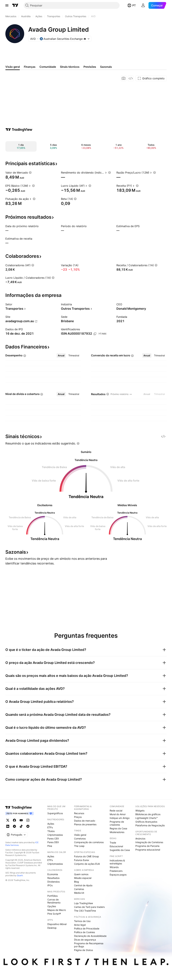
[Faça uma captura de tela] (123, 78)
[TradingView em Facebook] (14, 820)
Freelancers (116, 870)
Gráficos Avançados (146, 821)
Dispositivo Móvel (57, 924)
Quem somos (81, 874)
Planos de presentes (85, 824)
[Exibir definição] (30, 172)
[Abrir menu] (7, 5)
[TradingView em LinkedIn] (7, 826)
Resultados (53, 878)
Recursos (79, 813)
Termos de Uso (82, 921)
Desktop (52, 927)
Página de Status (83, 950)
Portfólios (52, 895)
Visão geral (80, 834)
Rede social (116, 810)
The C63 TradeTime (85, 910)
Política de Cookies (84, 932)
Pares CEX (53, 838)
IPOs (50, 885)
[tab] (61, 355)
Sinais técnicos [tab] (69, 66)
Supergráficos (55, 813)
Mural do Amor (118, 814)
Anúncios (140, 838)
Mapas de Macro (56, 910)
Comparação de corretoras (89, 842)
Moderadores (117, 832)
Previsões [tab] (89, 66)
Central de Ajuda (83, 885)
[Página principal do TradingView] (15, 5)
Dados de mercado (84, 820)
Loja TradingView (83, 903)
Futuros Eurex (81, 860)
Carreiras (79, 889)
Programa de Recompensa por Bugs (88, 945)
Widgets (139, 810)
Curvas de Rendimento (53, 901)
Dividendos (53, 881)
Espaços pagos (118, 874)
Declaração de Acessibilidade (90, 935)
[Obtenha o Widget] (131, 78)
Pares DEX (53, 842)
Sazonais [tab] (106, 66)
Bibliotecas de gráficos (147, 814)
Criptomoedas (55, 834)
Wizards (114, 867)
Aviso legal (80, 924)
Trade (113, 842)
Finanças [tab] (29, 66)
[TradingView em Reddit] (28, 826)
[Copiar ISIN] (94, 333)
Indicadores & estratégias (117, 862)
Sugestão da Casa (120, 850)
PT (134, 5)
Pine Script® (54, 913)
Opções (51, 906)
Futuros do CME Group (86, 856)
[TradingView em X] (7, 820)
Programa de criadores (117, 823)
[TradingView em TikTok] (21, 826)
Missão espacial (82, 878)
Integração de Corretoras (149, 842)
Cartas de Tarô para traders (89, 906)
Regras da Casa (118, 828)
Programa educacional (147, 849)
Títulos (51, 831)
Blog (76, 881)
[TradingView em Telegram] (14, 826)
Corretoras (80, 838)
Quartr (20, 875)
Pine (49, 845)
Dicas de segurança (85, 939)
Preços (78, 817)
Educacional (116, 846)
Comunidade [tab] (47, 66)
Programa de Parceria (147, 845)
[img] (84, 38)
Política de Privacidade (86, 928)
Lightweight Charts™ (146, 818)
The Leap (79, 845)
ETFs (50, 827)
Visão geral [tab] (12, 66)
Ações (50, 823)
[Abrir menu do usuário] (143, 5)
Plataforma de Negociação (150, 825)
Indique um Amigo (120, 818)
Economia (52, 874)
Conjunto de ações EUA (87, 863)
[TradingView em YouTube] (21, 820)
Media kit (79, 892)
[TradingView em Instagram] (28, 820)
